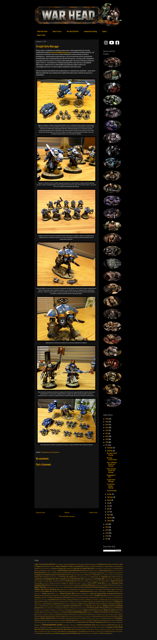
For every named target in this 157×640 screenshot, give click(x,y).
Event (49, 585)
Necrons (56, 604)
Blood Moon (48, 573)
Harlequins (95, 591)
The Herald (119, 620)
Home (67, 512)
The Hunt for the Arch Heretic (45, 622)
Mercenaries (55, 602)
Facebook (66, 585)
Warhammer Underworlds (106, 629)
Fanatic (78, 585)
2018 (107, 442)
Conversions (75, 579)
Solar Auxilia (78, 614)
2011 (106, 539)
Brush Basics (84, 573)
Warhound (43, 631)
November (110, 451)
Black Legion (104, 571)
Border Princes (67, 573)
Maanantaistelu (73, 600)
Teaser (49, 620)
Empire (79, 583)
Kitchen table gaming (55, 598)
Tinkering (107, 622)
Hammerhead (84, 591)
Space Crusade (113, 614)
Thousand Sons (70, 622)
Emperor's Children (68, 583)
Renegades (69, 610)
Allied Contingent (97, 566)
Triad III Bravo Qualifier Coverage (111, 486)
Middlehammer (64, 602)
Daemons (117, 579)
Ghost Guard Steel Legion (107, 589)
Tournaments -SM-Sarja (69, 625)
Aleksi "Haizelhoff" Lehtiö (64, 566)
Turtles (36, 627)
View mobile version (67, 516)
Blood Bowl (38, 573)
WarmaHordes (72, 631)
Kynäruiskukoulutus (83, 598)
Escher (84, 583)
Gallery (104, 31)
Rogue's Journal (88, 610)
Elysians (58, 583)
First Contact (59, 587)
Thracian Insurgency (96, 622)
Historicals (111, 591)
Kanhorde (108, 596)
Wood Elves (39, 633)
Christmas (46, 577)
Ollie (52, 606)
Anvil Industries (45, 568)
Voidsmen (102, 627)
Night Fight (74, 604)
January (109, 520)
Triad (109, 625)
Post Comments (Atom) (71, 525)
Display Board (115, 581)
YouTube (107, 633)
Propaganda (45, 610)
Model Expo (100, 602)
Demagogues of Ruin (111, 476)
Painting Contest (108, 606)
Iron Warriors (75, 596)
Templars (55, 620)
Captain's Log (48, 575)
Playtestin (50, 608)
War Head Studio (80, 629)
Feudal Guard (97, 585)
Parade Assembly (111, 490)
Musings (117, 602)
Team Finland (40, 620)
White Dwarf (100, 631)
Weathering (82, 631)
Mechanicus (103, 600)
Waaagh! (109, 627)
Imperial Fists (101, 594)
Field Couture (117, 585)
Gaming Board (63, 589)
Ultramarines (54, 452)
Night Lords (82, 604)
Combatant (38, 579)
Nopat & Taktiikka (108, 604)
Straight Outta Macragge (111, 480)
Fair (72, 585)
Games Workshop (50, 589)
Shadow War (98, 612)
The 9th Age (70, 620)
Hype (92, 594)
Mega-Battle (38, 602)
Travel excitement (84, 625)
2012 (107, 536)
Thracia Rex (82, 622)
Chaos (95, 575)
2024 (107, 425)
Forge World (91, 587)
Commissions (45, 452)
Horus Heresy (65, 593)
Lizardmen (52, 600)
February (109, 518)
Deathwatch (80, 581)
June (108, 506)
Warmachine (62, 631)
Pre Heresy (91, 608)
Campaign (37, 575)
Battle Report (63, 570)
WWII (101, 633)
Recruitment (60, 610)
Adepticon (101, 564)
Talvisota (105, 618)
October (109, 494)
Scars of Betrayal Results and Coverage (112, 464)
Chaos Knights (104, 575)
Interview (56, 596)
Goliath (36, 591)
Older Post (93, 512)
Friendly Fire (110, 587)
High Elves (103, 591)
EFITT (46, 583)
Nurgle (119, 604)
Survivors (76, 618)
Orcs (82, 606)
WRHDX (95, 633)
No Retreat (97, 604)
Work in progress (61, 633)
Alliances (86, 566)
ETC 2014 (97, 583)
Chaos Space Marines (115, 575)
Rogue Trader (78, 610)
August (109, 500)
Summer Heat (55, 618)
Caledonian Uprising (95, 573)
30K (50, 564)
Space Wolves (56, 616)
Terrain (62, 620)
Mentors (46, 602)
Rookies (99, 610)
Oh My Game (44, 606)
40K (65, 564)
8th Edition (72, 564)
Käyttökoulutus (117, 596)
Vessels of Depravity (84, 627)
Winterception (119, 631)
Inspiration (47, 596)
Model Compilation (89, 602)
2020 (107, 436)
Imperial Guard (114, 594)
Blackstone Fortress (115, 571)
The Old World (60, 622)
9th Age (80, 564)
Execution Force (57, 585)
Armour (68, 568)
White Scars (109, 631)
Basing (43, 571)
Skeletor (52, 614)
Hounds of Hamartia (81, 594)
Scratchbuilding (76, 612)
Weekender (91, 631)
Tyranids (43, 627)
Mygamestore (38, 604)
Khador (45, 598)
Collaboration (93, 577)
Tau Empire (119, 618)
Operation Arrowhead (70, 606)
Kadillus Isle (99, 596)
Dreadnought (38, 583)
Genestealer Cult (92, 589)
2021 (107, 433)
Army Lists (86, 568)
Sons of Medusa (97, 614)
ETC (89, 583)
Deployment (94, 581)
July (108, 503)
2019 (107, 439)
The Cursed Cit (81, 620)
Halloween (62, 591)
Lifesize (36, 600)
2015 (107, 527)
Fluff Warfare (68, 587)
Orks (87, 606)
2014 (107, 530)
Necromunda (47, 604)
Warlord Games (52, 631)
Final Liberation (50, 587)
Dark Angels (38, 581)
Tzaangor (50, 627)
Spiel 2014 (88, 616)
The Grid (111, 620)
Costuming (87, 579)
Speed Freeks (73, 616)
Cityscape (54, 577)
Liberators (117, 598)
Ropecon (107, 610)
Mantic (89, 600)
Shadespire (89, 612)
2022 (107, 430)
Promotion (37, 610)
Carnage (71, 575)
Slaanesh (59, 614)
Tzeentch (57, 627)
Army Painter (97, 568)
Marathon (95, 600)
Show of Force (57, 31)
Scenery (65, 612)
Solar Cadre (86, 614)
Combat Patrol (115, 577)
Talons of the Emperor (94, 618)
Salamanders (57, 612)
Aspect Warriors (107, 568)
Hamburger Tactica (73, 591)
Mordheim (110, 602)
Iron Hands (65, 596)
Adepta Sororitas (90, 564)
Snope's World (68, 614)
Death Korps (70, 581)
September (110, 497)
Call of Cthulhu (109, 573)
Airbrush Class (48, 566)
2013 (107, 533)
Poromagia (58, 608)
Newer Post (40, 512)
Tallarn (83, 618)
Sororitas (105, 614)
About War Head (42, 31)
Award (116, 568)
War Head (119, 627)
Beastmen (86, 571)
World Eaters (74, 633)
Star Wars (106, 616)
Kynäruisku (73, 598)
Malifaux (82, 600)
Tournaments (49, 624)
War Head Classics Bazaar (112, 459)
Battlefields (76, 571)
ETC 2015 (107, 583)
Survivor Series (66, 618)
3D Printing (59, 564)
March (109, 515)
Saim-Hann (49, 612)
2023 (107, 427)
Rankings (52, 610)
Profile (117, 608)
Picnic (44, 608)
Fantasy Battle (86, 585)
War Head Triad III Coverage (112, 454)
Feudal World (107, 585)
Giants (119, 589)
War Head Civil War (73, 31)
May (108, 509)
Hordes (56, 594)
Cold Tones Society (82, 577)
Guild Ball (54, 591)
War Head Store (66, 629)
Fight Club (38, 587)
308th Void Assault (40, 564)
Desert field (104, 581)
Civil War (62, 577)
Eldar (51, 583)
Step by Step (45, 618)
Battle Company (52, 571)
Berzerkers (94, 571)
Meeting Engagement (115, 600)
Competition (63, 579)
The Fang (104, 620)
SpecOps (64, 616)
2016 (107, 524)
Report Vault (41, 35)
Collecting (104, 577)
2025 (107, 422)
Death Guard (59, 581)
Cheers (36, 577)
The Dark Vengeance (93, 620)
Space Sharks (46, 616)
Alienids (78, 566)
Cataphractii (79, 575)
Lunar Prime (62, 600)
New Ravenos (66, 604)
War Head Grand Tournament (48, 629)
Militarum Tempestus (75, 602)
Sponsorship (97, 616)
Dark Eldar (48, 581)
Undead (74, 627)
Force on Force (79, 587)
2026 (107, 419)
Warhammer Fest (92, 629)
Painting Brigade (96, 606)
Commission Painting (90, 31)
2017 (106, 445)
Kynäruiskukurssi (94, 598)
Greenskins (45, 591)
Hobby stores (46, 594)
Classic (71, 577)
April (108, 512)
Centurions (87, 575)
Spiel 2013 (81, 616)
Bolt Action (56, 573)
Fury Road (118, 587)
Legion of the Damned (107, 598)
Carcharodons (60, 575)
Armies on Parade (57, 569)
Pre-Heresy (101, 608)
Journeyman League (87, 596)
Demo (87, 581)
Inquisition (37, 596)
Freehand (101, 587)
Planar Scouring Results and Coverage (111, 470)
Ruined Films (118, 610)
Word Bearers (49, 633)
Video (95, 627)
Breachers (76, 573)
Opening (57, 606)
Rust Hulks (39, 612)
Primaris (110, 608)
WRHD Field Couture (86, 633)
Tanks (111, 618)
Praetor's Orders (69, 608)
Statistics (114, 616)
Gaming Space (73, 589)
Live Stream (43, 600)
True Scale (117, 625)
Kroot (66, 598)
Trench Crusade (100, 625)
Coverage (97, 579)
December (110, 448)
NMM (90, 604)
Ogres (36, 606)
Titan (114, 622)
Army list (76, 569)
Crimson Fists (108, 579)
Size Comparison (43, 614)
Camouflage (118, 573)
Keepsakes (37, 598)
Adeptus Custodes (112, 564)
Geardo (83, 589)
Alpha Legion (109, 566)
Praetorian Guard (80, 608)
